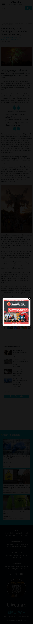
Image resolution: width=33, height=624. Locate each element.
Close (29, 298)
